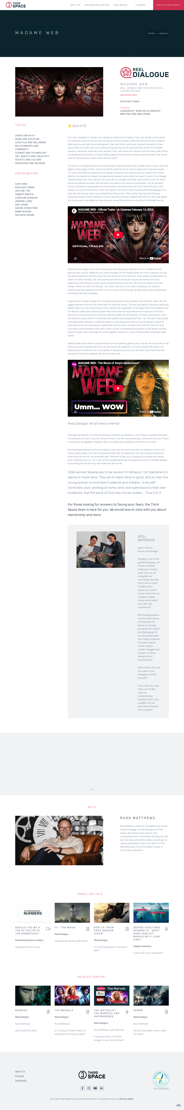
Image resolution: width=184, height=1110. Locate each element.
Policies (19, 1076)
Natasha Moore (24, 215)
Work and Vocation (27, 139)
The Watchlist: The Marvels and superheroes (107, 1013)
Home (151, 33)
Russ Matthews (24, 187)
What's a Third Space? (168, 5)
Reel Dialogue (61, 934)
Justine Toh (22, 191)
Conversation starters (97, 5)
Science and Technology (30, 153)
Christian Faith (25, 135)
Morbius (21, 1010)
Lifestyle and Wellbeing (30, 142)
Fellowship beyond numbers (29, 940)
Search (141, 5)
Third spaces (120, 5)
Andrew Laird (23, 201)
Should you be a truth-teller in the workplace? (27, 930)
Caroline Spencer (26, 198)
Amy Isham (21, 204)
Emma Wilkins (23, 211)
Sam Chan (21, 184)
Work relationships (148, 111)
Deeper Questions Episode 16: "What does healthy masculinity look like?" (146, 933)
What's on (75, 5)
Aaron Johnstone (26, 208)
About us (20, 1072)
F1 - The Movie (65, 927)
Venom (138, 1010)
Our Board (21, 1081)
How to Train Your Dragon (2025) (104, 930)
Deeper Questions (142, 946)
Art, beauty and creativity (32, 156)
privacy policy (126, 1099)
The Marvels (64, 1010)
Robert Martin (24, 194)
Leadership (127, 111)
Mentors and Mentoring (135, 114)
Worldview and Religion (30, 163)
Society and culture (28, 159)
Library (163, 33)
